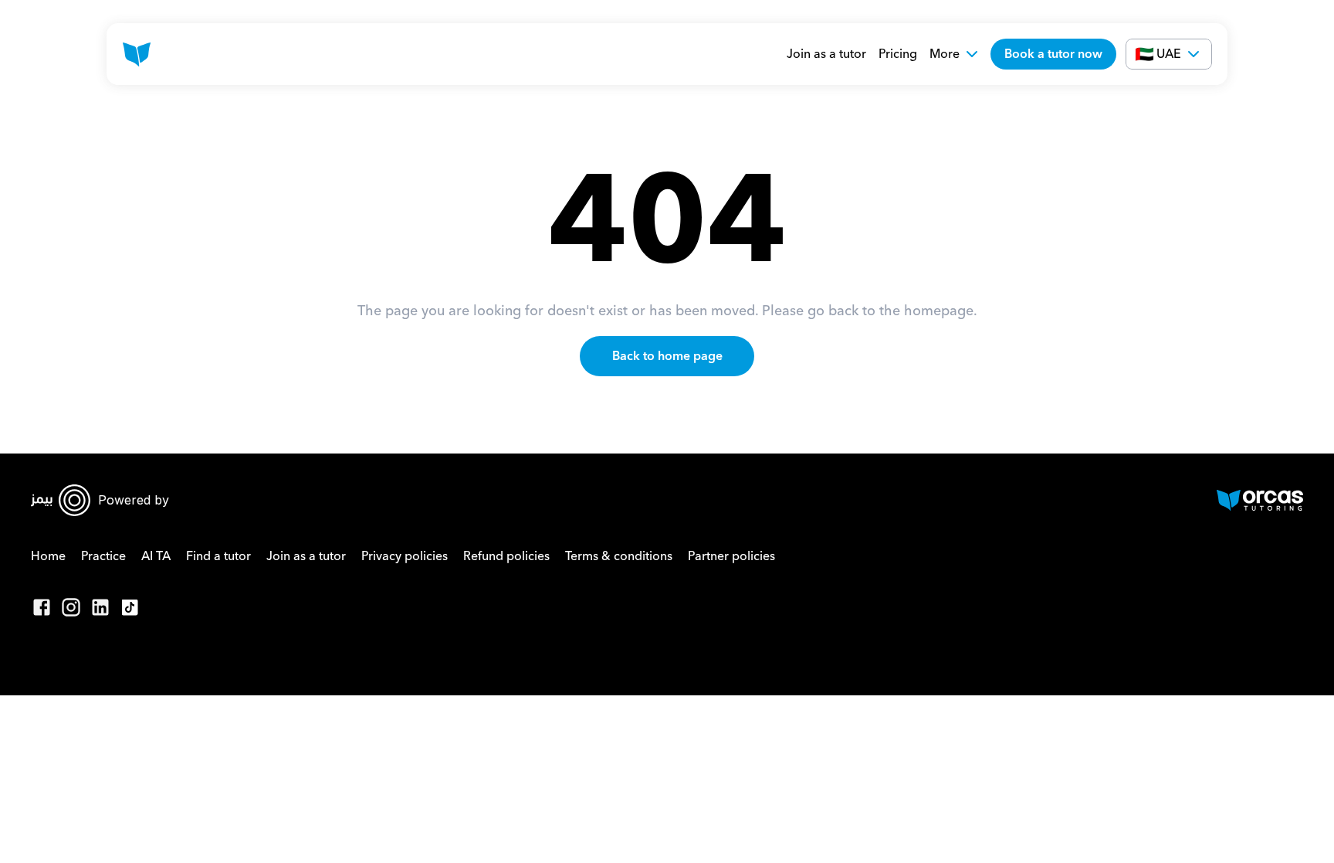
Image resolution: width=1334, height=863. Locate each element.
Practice (103, 556)
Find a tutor (218, 556)
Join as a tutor (826, 54)
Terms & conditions (618, 556)
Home (48, 556)
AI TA (156, 556)
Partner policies (731, 556)
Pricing (898, 54)
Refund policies (506, 556)
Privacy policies (404, 556)
